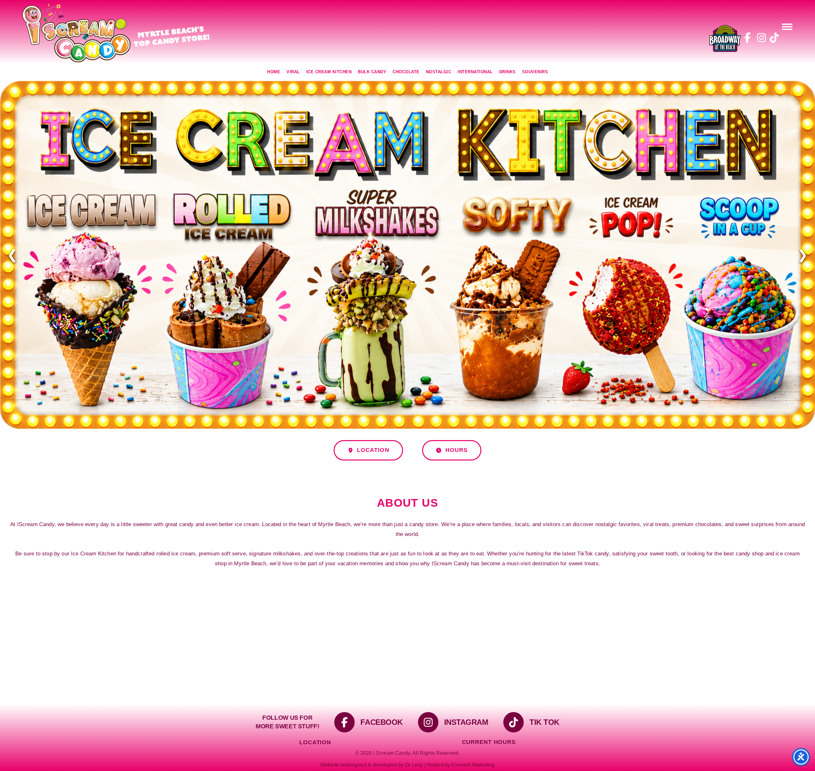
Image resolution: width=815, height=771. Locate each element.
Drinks (507, 71)
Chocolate (406, 71)
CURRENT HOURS (489, 742)
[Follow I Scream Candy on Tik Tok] (773, 38)
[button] (787, 26)
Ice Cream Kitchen (329, 71)
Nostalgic (438, 71)
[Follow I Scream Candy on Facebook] (747, 38)
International (475, 71)
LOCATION (373, 385)
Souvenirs (535, 71)
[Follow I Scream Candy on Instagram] (760, 38)
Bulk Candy (372, 71)
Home (273, 71)
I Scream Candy (116, 32)
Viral (293, 71)
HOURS (456, 385)
